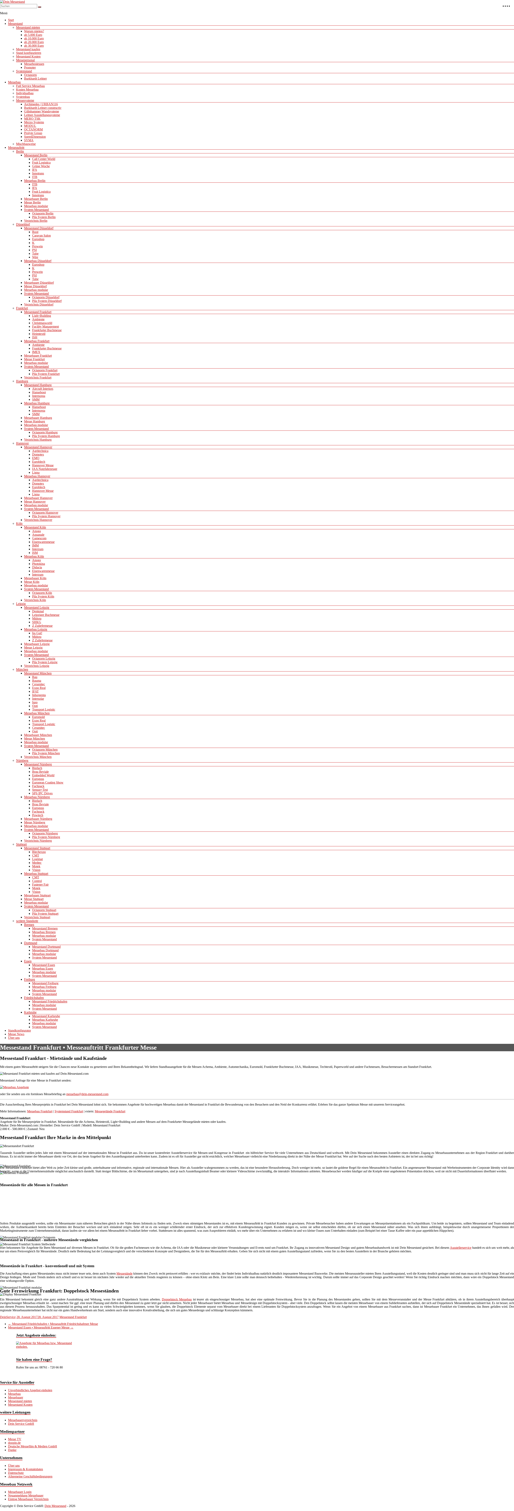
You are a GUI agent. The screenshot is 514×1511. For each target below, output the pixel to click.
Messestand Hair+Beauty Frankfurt (29, 1209)
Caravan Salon (41, 235)
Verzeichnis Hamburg (38, 439)
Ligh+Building (41, 315)
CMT (35, 855)
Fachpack (38, 786)
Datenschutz (16, 1473)
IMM (35, 545)
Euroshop (38, 239)
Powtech (37, 815)
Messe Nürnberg (34, 822)
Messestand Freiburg (45, 983)
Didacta (37, 567)
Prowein (37, 246)
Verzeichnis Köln (35, 600)
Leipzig (21, 603)
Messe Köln (31, 581)
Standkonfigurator (19, 1030)
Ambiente (38, 319)
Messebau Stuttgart (36, 873)
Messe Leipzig (33, 647)
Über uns (14, 1037)
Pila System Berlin (44, 217)
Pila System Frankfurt (46, 374)
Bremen (29, 924)
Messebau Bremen (44, 932)
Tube (35, 253)
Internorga (38, 396)
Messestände (124, 1273)
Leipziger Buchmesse (45, 615)
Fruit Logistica (41, 162)
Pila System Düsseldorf (47, 301)
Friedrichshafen (34, 997)
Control (37, 881)
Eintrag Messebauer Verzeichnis (28, 1499)
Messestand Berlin (35, 155)
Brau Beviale (40, 771)
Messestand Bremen (45, 928)
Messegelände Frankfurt (110, 1111)
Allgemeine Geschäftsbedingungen (30, 1476)
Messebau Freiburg (44, 986)
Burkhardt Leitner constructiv (42, 107)
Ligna (36, 472)
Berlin (20, 151)
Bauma (36, 680)
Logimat (37, 859)
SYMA (29, 140)
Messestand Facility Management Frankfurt (367, 1197)
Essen (28, 961)
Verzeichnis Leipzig (36, 665)
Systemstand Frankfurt (69, 1111)
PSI (34, 250)
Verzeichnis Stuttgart (37, 917)
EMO (35, 458)
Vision (36, 870)
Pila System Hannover (46, 516)
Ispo (35, 702)
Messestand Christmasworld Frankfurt (299, 1197)
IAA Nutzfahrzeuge (44, 469)
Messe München (34, 738)
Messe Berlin (32, 202)
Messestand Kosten (28, 56)
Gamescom (39, 538)
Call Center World (43, 159)
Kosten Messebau (27, 89)
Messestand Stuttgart (37, 848)
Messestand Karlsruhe (46, 1016)
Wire (35, 257)
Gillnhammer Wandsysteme (41, 111)
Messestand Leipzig (36, 607)
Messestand (15, 23)
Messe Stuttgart (34, 899)
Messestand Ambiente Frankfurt (118, 1197)
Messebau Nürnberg (37, 797)
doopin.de (14, 1442)
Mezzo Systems (34, 122)
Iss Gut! (37, 633)
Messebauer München (38, 735)
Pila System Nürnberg (46, 837)
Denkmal (38, 611)
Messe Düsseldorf (35, 286)
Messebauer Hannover (38, 498)
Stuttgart (21, 844)
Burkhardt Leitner (35, 78)
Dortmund (30, 943)
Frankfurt (22, 308)
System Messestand (36, 209)
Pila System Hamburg (46, 436)
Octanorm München (45, 749)
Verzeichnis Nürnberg (38, 840)
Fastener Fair (40, 884)
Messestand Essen (43, 965)
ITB (34, 177)
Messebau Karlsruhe (45, 1019)
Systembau (23, 96)
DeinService (8, 1317)
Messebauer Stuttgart (37, 895)
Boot (35, 232)
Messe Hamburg (34, 421)
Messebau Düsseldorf (37, 260)
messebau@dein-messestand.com (87, 1094)
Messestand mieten (28, 27)
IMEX (36, 352)
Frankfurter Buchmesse (47, 330)
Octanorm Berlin (42, 213)
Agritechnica (40, 451)
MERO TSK (32, 118)
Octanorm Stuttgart (44, 910)
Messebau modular (36, 206)
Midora (36, 618)
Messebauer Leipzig (37, 644)
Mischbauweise (26, 144)
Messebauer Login (20, 1492)
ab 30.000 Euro (34, 45)
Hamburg (22, 381)
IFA (34, 169)
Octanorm (30, 75)
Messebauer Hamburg (38, 417)
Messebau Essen (42, 968)
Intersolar (38, 698)
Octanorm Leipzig (43, 658)
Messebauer (15, 1397)
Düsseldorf (23, 224)
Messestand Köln (35, 527)
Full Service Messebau (30, 86)
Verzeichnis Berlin (35, 220)
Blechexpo (39, 852)
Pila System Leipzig (44, 662)
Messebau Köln (34, 556)
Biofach (37, 768)
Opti (35, 706)
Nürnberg (22, 760)
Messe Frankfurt (34, 359)
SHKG (36, 622)
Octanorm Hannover (45, 512)
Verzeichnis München (38, 757)
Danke (12, 1450)
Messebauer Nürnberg (38, 818)
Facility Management (45, 326)
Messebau (14, 82)
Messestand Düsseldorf (38, 228)
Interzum (37, 549)
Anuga (36, 531)
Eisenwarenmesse (43, 542)
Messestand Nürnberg (38, 764)
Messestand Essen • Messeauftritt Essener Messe (40, 1327)
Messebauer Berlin (36, 199)
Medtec (37, 862)
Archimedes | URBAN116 (41, 104)
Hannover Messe (43, 465)
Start (11, 20)
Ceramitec (38, 684)
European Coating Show (47, 782)
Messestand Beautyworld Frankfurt (237, 1197)
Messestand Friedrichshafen (49, 1001)
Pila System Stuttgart (45, 913)
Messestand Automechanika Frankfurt (176, 1197)
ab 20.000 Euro (34, 42)
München (22, 669)
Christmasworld (42, 323)
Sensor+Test (40, 789)
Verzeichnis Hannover (38, 520)
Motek (36, 866)
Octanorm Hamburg (45, 432)
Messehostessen (34, 64)
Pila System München (46, 753)
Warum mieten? (34, 31)
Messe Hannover (35, 501)
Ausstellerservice (460, 1247)
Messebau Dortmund (45, 950)
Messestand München (38, 673)
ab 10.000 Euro (34, 38)
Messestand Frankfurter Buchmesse (432, 1197)
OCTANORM (33, 129)
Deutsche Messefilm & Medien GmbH (32, 1446)
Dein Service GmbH (21, 1423)
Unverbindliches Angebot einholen (30, 1390)
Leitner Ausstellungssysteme (42, 115)
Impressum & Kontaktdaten (25, 1469)
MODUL (30, 126)
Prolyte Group (33, 133)
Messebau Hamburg (37, 403)
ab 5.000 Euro (33, 34)
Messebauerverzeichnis (22, 1420)
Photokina (38, 563)
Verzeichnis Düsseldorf (38, 304)
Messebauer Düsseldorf (39, 282)
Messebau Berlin (34, 180)
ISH (34, 337)
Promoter (30, 67)
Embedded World (43, 775)
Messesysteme (25, 100)
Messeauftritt (16, 147)
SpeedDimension (35, 136)
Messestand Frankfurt (37, 312)
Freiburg (29, 979)
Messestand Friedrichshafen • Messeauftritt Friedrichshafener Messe (53, 1324)
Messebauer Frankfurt (38, 355)
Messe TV (14, 1439)
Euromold (38, 717)
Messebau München (37, 713)
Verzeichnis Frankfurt (37, 377)
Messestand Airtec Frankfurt (68, 1197)
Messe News (16, 1034)
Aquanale (38, 534)
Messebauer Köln (35, 578)
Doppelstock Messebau (177, 1299)
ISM (35, 552)
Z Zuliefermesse (42, 625)
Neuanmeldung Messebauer (25, 1495)
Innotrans (38, 173)
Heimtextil (38, 333)
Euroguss (38, 779)
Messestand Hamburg (38, 385)
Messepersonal (25, 60)
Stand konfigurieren (28, 53)
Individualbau (25, 93)
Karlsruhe (30, 1012)
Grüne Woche (41, 166)
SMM (36, 399)
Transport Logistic (43, 709)
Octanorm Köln (42, 592)
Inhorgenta (39, 695)
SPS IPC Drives (42, 793)
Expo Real (39, 688)
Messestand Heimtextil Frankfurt (86, 1209)
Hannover (22, 443)
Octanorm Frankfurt (44, 370)
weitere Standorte (27, 921)
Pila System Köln (43, 596)
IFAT (35, 691)
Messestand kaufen (28, 49)
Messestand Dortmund (46, 946)
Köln (19, 523)
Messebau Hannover (37, 476)
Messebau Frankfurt (36, 341)
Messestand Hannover (38, 447)
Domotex (38, 454)
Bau (34, 677)
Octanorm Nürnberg (45, 833)
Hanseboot (39, 392)
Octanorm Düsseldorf (45, 297)
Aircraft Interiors (42, 388)
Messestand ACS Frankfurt (22, 1197)
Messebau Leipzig (35, 629)
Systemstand (24, 71)
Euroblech (38, 461)
